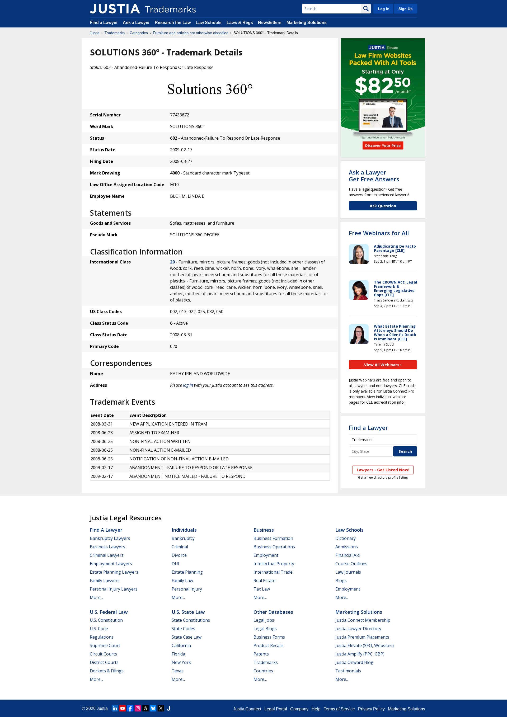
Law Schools (209, 22)
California (181, 645)
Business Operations (274, 547)
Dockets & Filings (107, 671)
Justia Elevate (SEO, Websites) (364, 645)
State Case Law (186, 637)
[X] (161, 708)
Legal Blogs (265, 628)
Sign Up (405, 9)
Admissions (346, 547)
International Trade (273, 572)
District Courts (104, 662)
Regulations (102, 637)
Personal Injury (187, 589)
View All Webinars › (383, 364)
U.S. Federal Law (109, 612)
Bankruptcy (183, 538)
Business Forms (269, 637)
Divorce (179, 555)
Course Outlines (351, 564)
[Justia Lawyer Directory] (168, 708)
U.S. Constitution (106, 620)
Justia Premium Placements (362, 637)
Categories (139, 33)
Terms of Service (339, 709)
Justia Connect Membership (362, 620)
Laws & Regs (240, 22)
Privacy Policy (371, 709)
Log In (383, 9)
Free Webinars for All (379, 232)
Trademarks (115, 33)
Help (316, 709)
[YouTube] (122, 708)
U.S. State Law (188, 612)
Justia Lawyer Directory (358, 628)
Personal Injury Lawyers (114, 589)
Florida (178, 654)
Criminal (180, 547)
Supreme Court (105, 645)
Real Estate (264, 580)
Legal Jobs (263, 620)
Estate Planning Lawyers (114, 572)
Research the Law (173, 22)
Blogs (341, 580)
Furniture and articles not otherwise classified (190, 33)
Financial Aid (347, 555)
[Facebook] (130, 708)
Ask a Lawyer (136, 22)
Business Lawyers (107, 547)
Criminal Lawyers (107, 555)
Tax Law (261, 589)
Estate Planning (187, 572)
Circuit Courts (103, 654)
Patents (261, 654)
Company (299, 709)
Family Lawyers (105, 580)
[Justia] (115, 8)
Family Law (182, 580)
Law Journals (348, 572)
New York (181, 662)
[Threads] (145, 708)
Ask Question (383, 205)
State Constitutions (191, 620)
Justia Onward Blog (354, 662)
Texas (178, 671)
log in (188, 385)
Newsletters (269, 22)
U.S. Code (99, 628)
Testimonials (348, 671)
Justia (95, 33)
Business (263, 530)
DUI (175, 564)
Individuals (184, 530)
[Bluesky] (153, 708)
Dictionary (345, 538)
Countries (263, 671)
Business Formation (273, 538)
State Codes (183, 628)
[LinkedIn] (115, 708)
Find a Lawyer (104, 22)
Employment (265, 555)
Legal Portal (275, 709)
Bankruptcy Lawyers (110, 538)
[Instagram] (138, 708)
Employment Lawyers (111, 564)
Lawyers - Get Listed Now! (383, 469)
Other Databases (273, 612)
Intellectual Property (273, 564)
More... (96, 597)
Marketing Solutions (307, 22)
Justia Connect (247, 709)
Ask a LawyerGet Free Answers (374, 175)
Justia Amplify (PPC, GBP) (359, 654)
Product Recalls (268, 645)
